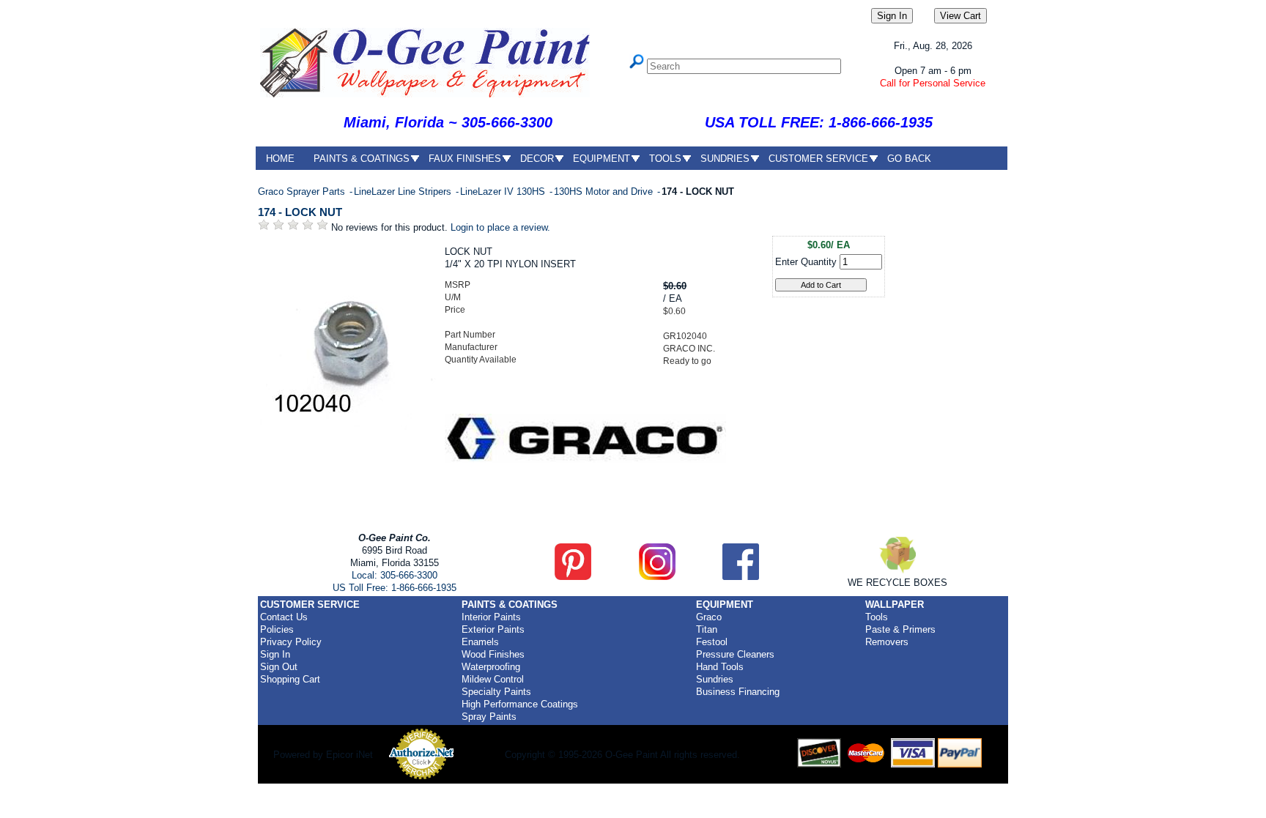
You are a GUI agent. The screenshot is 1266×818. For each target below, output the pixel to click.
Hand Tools (720, 666)
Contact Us (284, 616)
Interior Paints (491, 616)
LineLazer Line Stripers (404, 191)
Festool (712, 641)
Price (455, 310)
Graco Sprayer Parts (303, 191)
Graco (709, 616)
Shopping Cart (290, 679)
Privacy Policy (291, 641)
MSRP (457, 285)
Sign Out (278, 666)
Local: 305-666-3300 (394, 575)
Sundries (714, 679)
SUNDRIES (724, 158)
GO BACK (909, 158)
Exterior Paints (493, 629)
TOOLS (665, 158)
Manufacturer (471, 347)
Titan (706, 629)
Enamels (480, 641)
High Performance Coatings (520, 704)
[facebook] (740, 576)
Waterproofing (491, 666)
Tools (876, 616)
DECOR (537, 158)
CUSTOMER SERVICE (818, 158)
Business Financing (738, 691)
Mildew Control (493, 679)
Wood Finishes (493, 654)
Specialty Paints (496, 691)
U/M (453, 297)
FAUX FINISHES (465, 158)
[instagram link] (657, 576)
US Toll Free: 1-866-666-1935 (394, 587)
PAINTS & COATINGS (362, 158)
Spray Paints (489, 716)
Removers (886, 641)
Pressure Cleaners (735, 654)
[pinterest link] (573, 576)
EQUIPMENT (601, 158)
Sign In (275, 654)
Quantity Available (481, 359)
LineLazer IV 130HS (504, 191)
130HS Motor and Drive (605, 191)
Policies (277, 629)
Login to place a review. (500, 227)
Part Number (470, 335)
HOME (280, 158)
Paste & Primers (900, 629)
